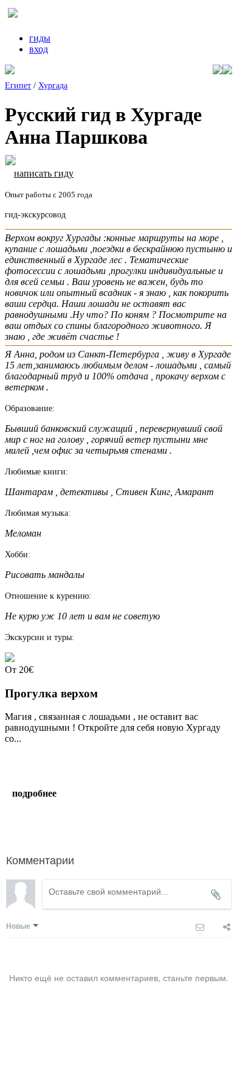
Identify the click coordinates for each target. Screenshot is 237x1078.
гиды (39, 38)
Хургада (52, 85)
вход (38, 49)
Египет (18, 85)
